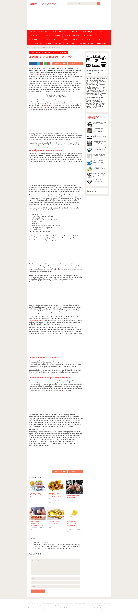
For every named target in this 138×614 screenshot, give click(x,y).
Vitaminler (65, 39)
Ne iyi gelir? (51, 39)
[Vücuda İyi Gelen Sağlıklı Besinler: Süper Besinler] (37, 485)
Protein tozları (86, 43)
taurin (39, 74)
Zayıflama (43, 32)
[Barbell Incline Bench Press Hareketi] (74, 487)
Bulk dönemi (71, 43)
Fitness (100, 39)
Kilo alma (73, 32)
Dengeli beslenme (91, 36)
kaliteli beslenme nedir (95, 105)
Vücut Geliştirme (58, 32)
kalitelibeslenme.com (36, 320)
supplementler (49, 106)
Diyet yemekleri (35, 43)
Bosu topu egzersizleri (83, 39)
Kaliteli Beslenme (42, 4)
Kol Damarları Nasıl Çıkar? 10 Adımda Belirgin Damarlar (98, 130)
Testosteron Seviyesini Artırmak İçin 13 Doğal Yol (99, 175)
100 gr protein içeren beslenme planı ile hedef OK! (99, 136)
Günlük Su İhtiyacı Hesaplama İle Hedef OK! (99, 161)
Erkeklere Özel (35, 36)
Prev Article (60, 64)
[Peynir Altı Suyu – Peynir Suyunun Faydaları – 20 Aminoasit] (74, 513)
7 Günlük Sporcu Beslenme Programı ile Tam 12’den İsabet (99, 168)
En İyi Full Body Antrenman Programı (98, 180)
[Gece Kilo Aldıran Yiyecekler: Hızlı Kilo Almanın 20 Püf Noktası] (37, 513)
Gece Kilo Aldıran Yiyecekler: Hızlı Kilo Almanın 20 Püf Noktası (37, 523)
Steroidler (101, 43)
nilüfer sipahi (33, 60)
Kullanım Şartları (102, 610)
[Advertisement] (69, 18)
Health (32, 32)
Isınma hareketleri (53, 43)
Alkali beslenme (35, 39)
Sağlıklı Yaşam (87, 32)
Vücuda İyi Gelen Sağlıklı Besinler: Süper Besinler (37, 494)
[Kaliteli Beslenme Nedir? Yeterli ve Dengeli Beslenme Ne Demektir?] (55, 485)
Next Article (74, 64)
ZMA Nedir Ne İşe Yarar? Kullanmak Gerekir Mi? (99, 155)
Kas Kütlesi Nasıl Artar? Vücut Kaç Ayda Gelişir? (99, 148)
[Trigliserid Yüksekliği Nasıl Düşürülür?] (55, 513)
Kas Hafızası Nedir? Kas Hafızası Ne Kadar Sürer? (99, 124)
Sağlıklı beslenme (72, 36)
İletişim (109, 610)
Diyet (100, 32)
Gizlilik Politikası (92, 610)
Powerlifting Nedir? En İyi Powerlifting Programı (99, 142)
